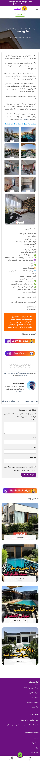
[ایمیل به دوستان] (18, 366)
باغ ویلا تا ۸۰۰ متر (13, 29)
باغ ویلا (28, 29)
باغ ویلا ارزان (34, 697)
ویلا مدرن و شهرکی (20, 661)
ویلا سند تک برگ (20, 578)
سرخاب (6, 29)
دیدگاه (33, 420)
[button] (37, 8)
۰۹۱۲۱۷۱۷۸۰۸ (20, 391)
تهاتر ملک (35, 707)
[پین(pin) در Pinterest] (14, 366)
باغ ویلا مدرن (33, 692)
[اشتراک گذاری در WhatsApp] (29, 366)
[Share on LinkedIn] (10, 366)
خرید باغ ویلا (24, 119)
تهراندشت (32, 29)
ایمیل (33, 447)
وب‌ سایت (33, 457)
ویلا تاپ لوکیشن (20, 537)
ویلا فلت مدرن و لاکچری (20, 620)
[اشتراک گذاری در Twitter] (22, 366)
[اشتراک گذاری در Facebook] (25, 366)
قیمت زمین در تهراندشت (30, 688)
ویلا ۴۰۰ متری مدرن (32, 401)
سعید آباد (35, 742)
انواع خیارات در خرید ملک (10, 401)
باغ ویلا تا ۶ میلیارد (21, 29)
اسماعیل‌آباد (34, 752)
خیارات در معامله (32, 702)
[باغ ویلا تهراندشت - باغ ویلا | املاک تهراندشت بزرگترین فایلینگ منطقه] (20, 9)
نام (34, 438)
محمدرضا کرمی (12, 37)
